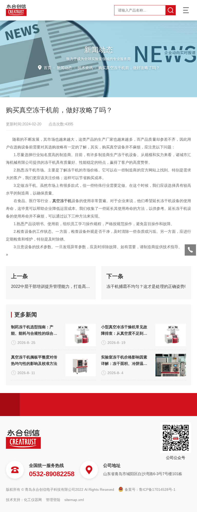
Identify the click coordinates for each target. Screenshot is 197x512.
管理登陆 (53, 500)
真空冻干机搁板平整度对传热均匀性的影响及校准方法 (34, 360)
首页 (47, 68)
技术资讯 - (118, 68)
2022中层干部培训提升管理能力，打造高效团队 (51, 286)
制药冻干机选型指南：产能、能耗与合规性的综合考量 (34, 330)
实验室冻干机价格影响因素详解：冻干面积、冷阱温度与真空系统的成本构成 (124, 361)
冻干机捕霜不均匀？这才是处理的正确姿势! (145, 286)
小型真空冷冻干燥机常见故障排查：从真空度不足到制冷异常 (124, 330)
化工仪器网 (33, 500)
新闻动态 (64, 68)
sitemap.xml (74, 500)
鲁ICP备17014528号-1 (157, 489)
